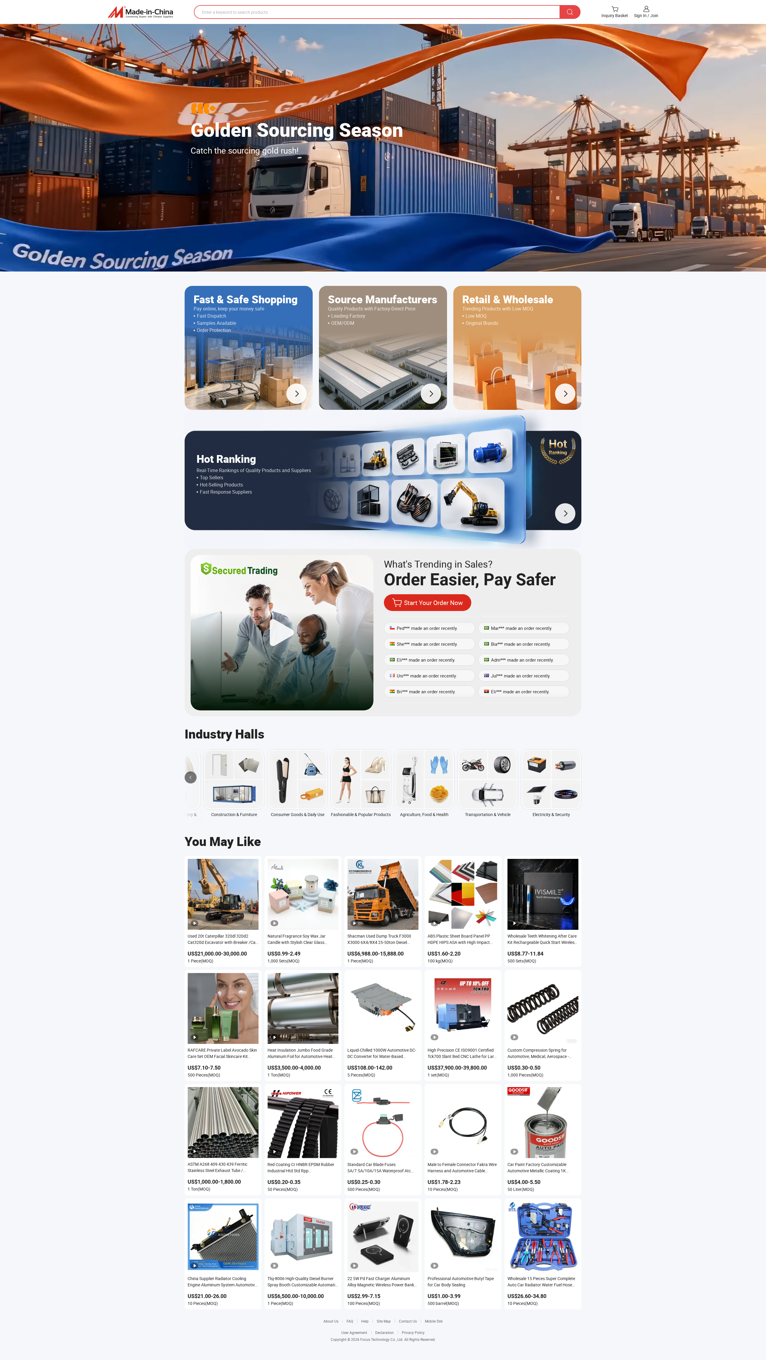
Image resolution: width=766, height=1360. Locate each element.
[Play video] (282, 632)
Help (365, 1321)
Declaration (384, 1332)
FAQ (349, 1321)
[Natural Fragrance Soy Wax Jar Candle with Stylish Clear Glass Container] (303, 894)
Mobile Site (434, 1321)
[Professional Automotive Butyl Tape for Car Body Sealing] (463, 1236)
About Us (330, 1321)
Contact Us (408, 1321)
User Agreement (354, 1332)
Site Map (384, 1321)
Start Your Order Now (433, 602)
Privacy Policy (413, 1332)
